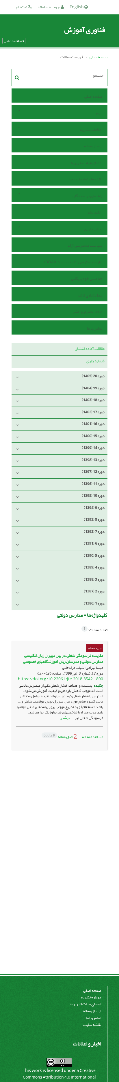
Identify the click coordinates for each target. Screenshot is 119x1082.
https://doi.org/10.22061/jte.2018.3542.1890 (60, 679)
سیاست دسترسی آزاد (85, 245)
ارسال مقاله (93, 146)
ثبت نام (22, 7)
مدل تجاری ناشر (89, 295)
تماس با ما (94, 328)
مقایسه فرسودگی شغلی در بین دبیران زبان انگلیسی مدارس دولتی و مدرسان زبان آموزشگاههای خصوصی (63, 658)
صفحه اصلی (98, 57)
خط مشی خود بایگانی (86, 278)
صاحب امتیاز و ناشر (87, 312)
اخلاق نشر (94, 212)
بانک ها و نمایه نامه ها (85, 179)
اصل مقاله (59, 737)
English (77, 7)
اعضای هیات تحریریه (86, 163)
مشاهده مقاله (92, 737)
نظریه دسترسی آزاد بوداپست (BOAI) (73, 262)
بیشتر (65, 718)
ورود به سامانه (49, 7)
